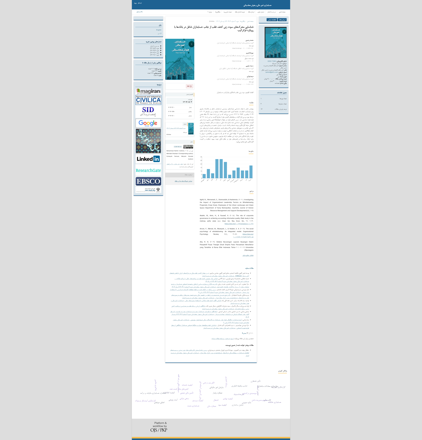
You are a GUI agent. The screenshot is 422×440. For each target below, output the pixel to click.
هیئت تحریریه (227, 12)
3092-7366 (271, 61)
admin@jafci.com (272, 72)
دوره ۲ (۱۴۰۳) (155, 52)
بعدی (244, 333)
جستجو (139, 12)
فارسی (159, 33)
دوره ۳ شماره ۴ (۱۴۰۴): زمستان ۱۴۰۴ (227, 21)
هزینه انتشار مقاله (240, 12)
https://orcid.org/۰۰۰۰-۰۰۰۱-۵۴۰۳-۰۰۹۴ (242, 61)
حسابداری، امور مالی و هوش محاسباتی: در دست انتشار (218, 276)
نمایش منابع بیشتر (248, 255)
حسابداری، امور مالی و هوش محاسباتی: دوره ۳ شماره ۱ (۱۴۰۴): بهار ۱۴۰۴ (194, 287)
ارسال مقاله (251, 12)
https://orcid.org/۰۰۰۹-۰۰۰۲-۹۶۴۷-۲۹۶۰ (242, 48)
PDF (188, 86)
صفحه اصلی (282, 12)
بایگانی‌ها (217, 12)
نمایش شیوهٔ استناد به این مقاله (183, 181)
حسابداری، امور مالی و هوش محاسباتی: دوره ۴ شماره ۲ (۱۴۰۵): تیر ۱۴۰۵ (227, 281)
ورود (135, 3)
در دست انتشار (271, 12)
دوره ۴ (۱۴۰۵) (155, 48)
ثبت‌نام (140, 3)
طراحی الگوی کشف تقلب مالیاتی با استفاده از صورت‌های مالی (203, 300)
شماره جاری (260, 12)
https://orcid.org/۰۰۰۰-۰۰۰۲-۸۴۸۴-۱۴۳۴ (242, 84)
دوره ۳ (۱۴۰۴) (155, 50)
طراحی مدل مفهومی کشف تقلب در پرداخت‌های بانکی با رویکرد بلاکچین (196, 278)
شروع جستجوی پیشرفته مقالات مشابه (223, 338)
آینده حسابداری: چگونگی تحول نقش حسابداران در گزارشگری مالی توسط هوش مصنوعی (216, 320)
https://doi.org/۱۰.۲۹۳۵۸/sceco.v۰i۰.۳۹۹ (239, 224)
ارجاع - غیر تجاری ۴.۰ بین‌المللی (174, 164)
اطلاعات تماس (272, 20)
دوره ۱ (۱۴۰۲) (155, 55)
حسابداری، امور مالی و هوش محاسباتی (257, 5)
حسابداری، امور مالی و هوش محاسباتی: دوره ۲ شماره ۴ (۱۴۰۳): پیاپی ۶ (219, 292)
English (158, 30)
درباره (210, 12)
